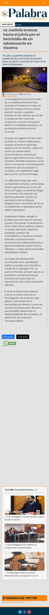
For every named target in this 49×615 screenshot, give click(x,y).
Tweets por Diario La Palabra (13, 602)
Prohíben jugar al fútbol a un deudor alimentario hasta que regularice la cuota (21, 574)
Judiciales (27, 94)
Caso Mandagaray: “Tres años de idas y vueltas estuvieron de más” (24, 518)
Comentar (11, 96)
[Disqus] (24, 381)
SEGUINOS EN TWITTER (21, 598)
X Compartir (23, 336)
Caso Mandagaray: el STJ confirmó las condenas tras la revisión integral (20, 546)
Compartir (9, 336)
